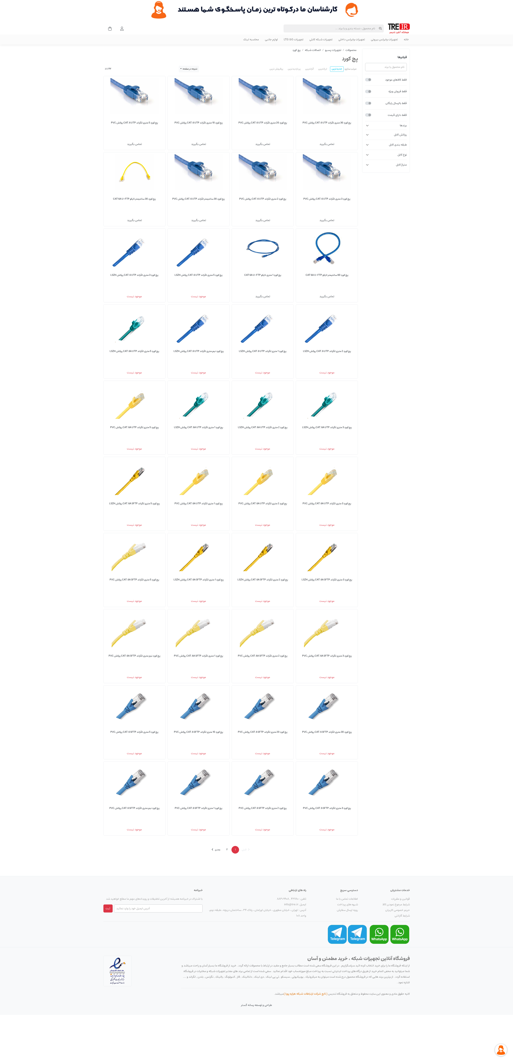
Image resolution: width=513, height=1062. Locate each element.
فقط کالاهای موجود (396, 79)
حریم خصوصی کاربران (397, 910)
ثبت (108, 908)
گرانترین (309, 69)
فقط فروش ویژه (398, 91)
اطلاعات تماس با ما (347, 898)
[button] (386, 125)
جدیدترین (337, 69)
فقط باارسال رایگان (396, 103)
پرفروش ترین (276, 69)
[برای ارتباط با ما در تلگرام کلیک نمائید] (357, 934)
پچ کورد (296, 50)
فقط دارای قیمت (397, 115)
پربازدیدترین (294, 69)
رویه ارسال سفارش (347, 910)
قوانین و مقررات (400, 898)
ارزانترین (322, 69)
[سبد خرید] (108, 28)
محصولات (350, 50)
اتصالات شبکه (313, 50)
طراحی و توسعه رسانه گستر (256, 1005)
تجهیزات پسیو (333, 50)
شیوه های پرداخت (347, 904)
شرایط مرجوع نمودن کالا (396, 904)
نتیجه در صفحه (189, 69)
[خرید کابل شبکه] (256, 9)
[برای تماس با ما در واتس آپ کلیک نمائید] (400, 934)
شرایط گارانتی (402, 915)
